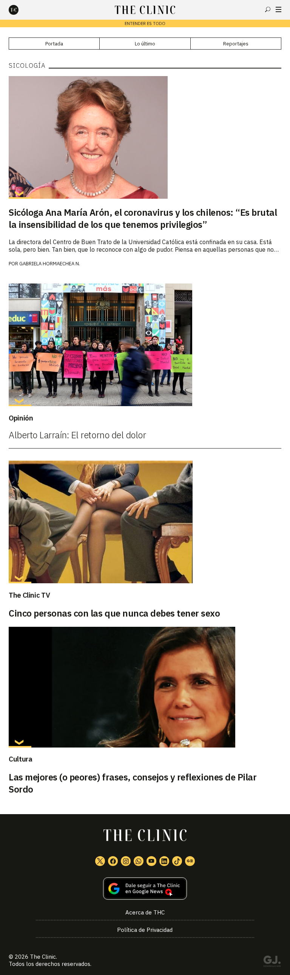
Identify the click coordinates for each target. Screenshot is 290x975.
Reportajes (235, 43)
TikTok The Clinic (177, 861)
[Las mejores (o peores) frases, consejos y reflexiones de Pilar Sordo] (145, 687)
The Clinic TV (29, 595)
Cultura (20, 758)
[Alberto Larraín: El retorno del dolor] (145, 344)
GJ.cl (271, 962)
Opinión (21, 417)
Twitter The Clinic (100, 861)
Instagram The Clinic (126, 861)
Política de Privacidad (145, 929)
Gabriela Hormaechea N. (49, 263)
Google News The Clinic (190, 861)
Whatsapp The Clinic (138, 861)
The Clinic (43, 956)
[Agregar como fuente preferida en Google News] (145, 888)
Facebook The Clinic (113, 861)
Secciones (278, 9)
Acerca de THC (145, 912)
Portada (54, 43)
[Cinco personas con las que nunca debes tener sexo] (145, 522)
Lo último (145, 43)
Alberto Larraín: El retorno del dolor (77, 435)
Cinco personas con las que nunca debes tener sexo (114, 613)
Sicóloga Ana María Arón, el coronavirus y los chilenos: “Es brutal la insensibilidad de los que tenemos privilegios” (143, 218)
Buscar (267, 9)
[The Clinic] (20, 10)
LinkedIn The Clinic (164, 861)
